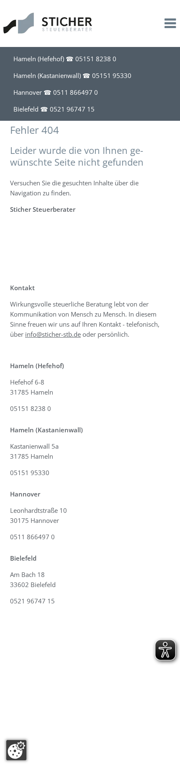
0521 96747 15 (72, 109)
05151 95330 (111, 75)
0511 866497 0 (75, 92)
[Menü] (170, 25)
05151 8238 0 (95, 59)
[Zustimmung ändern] (16, 750)
